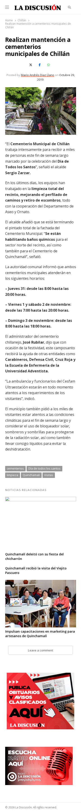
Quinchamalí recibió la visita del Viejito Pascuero (36, 570)
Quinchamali (31, 475)
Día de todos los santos (44, 468)
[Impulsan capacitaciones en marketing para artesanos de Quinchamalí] (40, 583)
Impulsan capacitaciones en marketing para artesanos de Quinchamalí (40, 633)
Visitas (48, 475)
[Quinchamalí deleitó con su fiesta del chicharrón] (40, 499)
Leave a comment (40, 650)
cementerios (15, 468)
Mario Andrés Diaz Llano (37, 75)
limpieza (12, 475)
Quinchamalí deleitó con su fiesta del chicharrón (34, 556)
